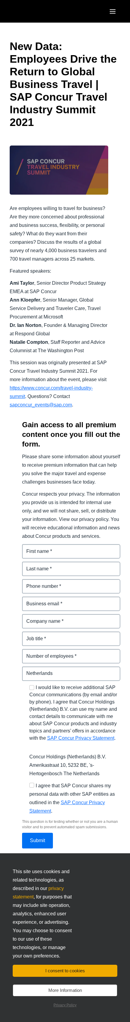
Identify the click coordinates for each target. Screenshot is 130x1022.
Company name (40, 617)
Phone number (39, 582)
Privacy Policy (65, 1005)
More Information (65, 990)
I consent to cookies (65, 970)
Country (31, 669)
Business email (39, 600)
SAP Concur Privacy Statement (80, 738)
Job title (31, 635)
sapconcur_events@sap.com (41, 404)
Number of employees (47, 652)
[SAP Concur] (38, 11)
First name (34, 547)
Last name (34, 565)
